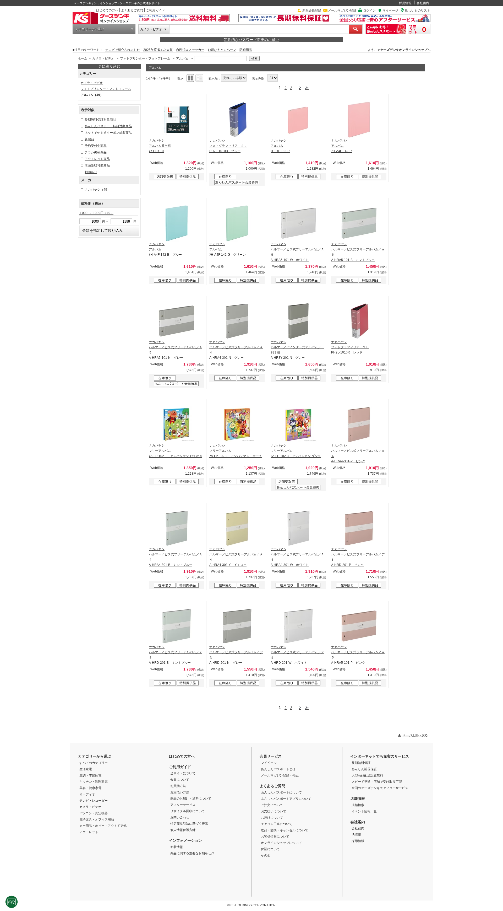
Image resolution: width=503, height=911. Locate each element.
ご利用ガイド (155, 10)
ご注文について (272, 805)
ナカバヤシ (97, 189)
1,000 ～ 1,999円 (96, 213)
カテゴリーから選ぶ (89, 29)
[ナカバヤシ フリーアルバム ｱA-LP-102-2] (237, 424)
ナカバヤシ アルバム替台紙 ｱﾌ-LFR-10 (160, 146)
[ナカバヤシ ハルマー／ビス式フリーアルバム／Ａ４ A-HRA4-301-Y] (237, 528)
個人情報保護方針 (182, 830)
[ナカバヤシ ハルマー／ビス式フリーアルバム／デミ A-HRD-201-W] (298, 626)
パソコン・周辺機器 (93, 813)
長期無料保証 (361, 763)
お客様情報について (275, 836)
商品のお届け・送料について (190, 798)
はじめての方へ (107, 10)
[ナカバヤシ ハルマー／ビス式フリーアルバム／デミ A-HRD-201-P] (359, 528)
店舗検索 (358, 805)
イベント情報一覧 (364, 811)
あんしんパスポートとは (278, 769)
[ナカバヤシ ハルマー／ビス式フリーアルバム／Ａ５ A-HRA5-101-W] (298, 223)
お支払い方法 (179, 792)
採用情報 (405, 3)
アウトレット (88, 832)
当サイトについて (182, 773)
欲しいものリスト (417, 10)
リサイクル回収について (187, 811)
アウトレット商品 (97, 159)
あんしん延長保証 (364, 769)
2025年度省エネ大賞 (158, 50)
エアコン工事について (276, 824)
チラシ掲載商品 (96, 152)
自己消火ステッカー (190, 50)
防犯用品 (245, 50)
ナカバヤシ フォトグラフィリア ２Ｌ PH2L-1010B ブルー (228, 146)
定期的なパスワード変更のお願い (251, 39)
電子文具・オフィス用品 (96, 819)
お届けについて (272, 817)
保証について (270, 849)
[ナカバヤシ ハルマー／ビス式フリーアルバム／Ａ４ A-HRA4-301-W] (298, 528)
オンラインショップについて (281, 843)
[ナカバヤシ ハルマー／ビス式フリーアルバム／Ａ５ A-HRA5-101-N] (176, 321)
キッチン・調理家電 (93, 782)
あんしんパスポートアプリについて (286, 799)
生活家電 (85, 769)
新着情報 (176, 847)
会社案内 (423, 3)
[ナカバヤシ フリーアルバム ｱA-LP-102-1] (176, 424)
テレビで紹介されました (122, 50)
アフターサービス (182, 805)
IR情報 (356, 835)
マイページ (390, 10)
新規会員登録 (311, 10)
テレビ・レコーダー (93, 800)
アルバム (182, 58)
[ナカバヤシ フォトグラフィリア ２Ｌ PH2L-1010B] (237, 119)
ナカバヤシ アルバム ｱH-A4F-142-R (341, 146)
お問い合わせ (179, 817)
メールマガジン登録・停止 (280, 775)
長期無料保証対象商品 (100, 119)
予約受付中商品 (96, 146)
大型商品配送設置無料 (367, 775)
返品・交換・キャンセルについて (284, 830)
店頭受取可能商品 (97, 165)
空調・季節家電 (90, 775)
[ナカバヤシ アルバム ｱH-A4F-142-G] (237, 223)
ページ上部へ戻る (415, 735)
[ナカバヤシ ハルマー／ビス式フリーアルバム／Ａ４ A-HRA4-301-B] (176, 528)
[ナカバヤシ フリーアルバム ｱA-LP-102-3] (298, 424)
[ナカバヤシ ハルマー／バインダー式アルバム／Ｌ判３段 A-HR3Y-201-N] (298, 321)
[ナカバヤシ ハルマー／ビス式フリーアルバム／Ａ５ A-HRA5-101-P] (359, 626)
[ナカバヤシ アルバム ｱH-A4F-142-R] (359, 119)
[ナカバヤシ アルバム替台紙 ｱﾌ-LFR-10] (176, 119)
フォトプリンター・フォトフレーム (145, 58)
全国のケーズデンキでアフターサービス (380, 788)
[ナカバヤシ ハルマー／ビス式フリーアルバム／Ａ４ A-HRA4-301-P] (359, 424)
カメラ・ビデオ (151, 29)
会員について (179, 779)
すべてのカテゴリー (93, 763)
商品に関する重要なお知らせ (190, 853)
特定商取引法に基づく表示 (189, 824)
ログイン (369, 10)
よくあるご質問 (132, 10)
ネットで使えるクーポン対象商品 (108, 133)
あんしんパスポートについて (281, 792)
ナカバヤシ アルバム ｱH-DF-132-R (280, 146)
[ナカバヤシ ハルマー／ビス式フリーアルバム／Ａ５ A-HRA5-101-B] (359, 223)
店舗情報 (357, 798)
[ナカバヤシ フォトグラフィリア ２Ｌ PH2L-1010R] (359, 321)
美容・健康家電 (90, 788)
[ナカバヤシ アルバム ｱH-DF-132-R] (298, 119)
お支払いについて (273, 811)
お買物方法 (178, 786)
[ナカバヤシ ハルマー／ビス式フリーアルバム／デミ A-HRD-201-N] (237, 626)
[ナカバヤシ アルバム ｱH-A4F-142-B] (176, 223)
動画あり (91, 172)
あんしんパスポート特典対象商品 (108, 126)
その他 (265, 855)
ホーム (82, 58)
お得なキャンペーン (222, 50)
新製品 (89, 139)
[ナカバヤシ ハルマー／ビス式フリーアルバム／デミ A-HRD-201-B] (176, 626)
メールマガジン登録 (342, 10)
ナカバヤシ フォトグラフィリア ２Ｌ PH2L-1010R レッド (350, 347)
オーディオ (87, 794)
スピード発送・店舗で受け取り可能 (377, 782)
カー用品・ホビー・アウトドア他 (103, 826)
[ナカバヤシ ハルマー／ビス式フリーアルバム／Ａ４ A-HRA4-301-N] (237, 321)
